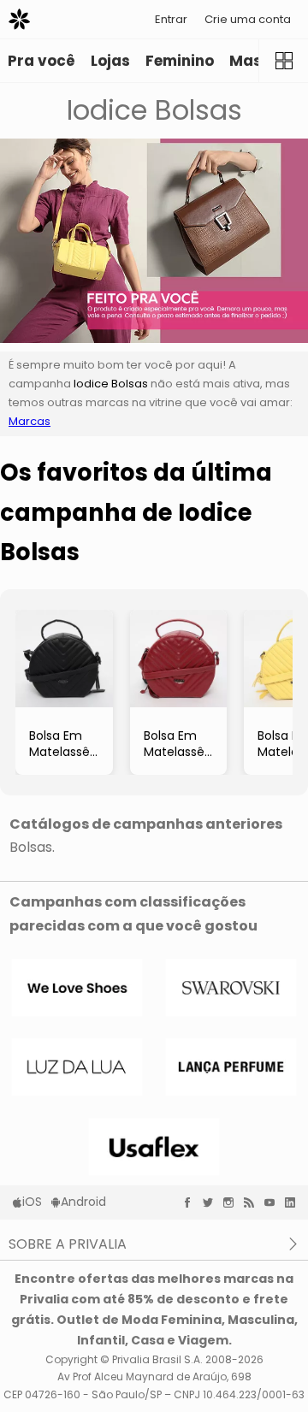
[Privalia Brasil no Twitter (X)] (212, 1202)
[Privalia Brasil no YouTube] (274, 1202)
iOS (32, 1201)
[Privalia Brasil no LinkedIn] (294, 1202)
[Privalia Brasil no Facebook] (191, 1202)
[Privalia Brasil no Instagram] (232, 1202)
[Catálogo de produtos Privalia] (283, 60)
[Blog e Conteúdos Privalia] (253, 1202)
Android (83, 1201)
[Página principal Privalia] (19, 19)
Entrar (171, 19)
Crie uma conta (247, 19)
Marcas (29, 421)
